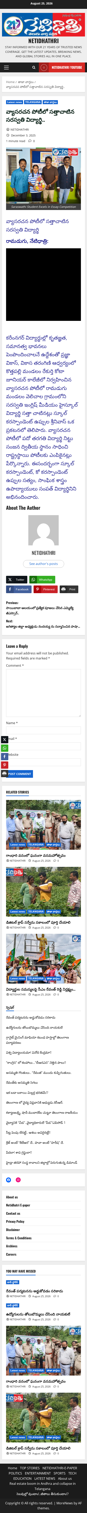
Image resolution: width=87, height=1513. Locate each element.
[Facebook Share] (4, 753)
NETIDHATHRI (43, 40)
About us (12, 1197)
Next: (43, 624)
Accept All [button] (39, 1504)
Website (12, 754)
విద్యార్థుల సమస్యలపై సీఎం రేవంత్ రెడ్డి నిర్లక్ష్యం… (40, 989)
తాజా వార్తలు (50, 102)
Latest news (14, 102)
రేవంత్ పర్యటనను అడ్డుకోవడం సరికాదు (34, 1290)
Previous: (39, 607)
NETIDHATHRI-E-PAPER (59, 1468)
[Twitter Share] (4, 736)
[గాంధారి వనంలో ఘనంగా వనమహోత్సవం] (43, 825)
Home (12, 1468)
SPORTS (60, 1473)
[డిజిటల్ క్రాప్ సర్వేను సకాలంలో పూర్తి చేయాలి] (43, 892)
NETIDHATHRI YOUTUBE (67, 67)
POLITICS (15, 1473)
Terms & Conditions (19, 1237)
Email (11, 738)
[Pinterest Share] (4, 762)
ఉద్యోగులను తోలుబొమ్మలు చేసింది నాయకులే (38, 1313)
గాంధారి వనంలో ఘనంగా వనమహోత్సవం (36, 855)
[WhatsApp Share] (4, 745)
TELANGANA (32, 102)
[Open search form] (34, 67)
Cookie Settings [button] (16, 1504)
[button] (6, 67)
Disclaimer (13, 1229)
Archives (11, 1246)
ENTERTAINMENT (38, 1473)
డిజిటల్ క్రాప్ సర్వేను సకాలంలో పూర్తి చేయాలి (38, 922)
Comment (15, 665)
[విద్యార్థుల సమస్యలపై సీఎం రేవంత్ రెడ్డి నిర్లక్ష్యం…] (43, 959)
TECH (72, 1473)
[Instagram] (18, 1179)
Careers (11, 1254)
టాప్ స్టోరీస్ (12, 1282)
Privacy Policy (15, 1221)
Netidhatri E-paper (18, 1205)
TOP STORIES (30, 1468)
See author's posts (43, 564)
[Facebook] (8, 1179)
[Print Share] (4, 770)
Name (12, 723)
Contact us (13, 1213)
